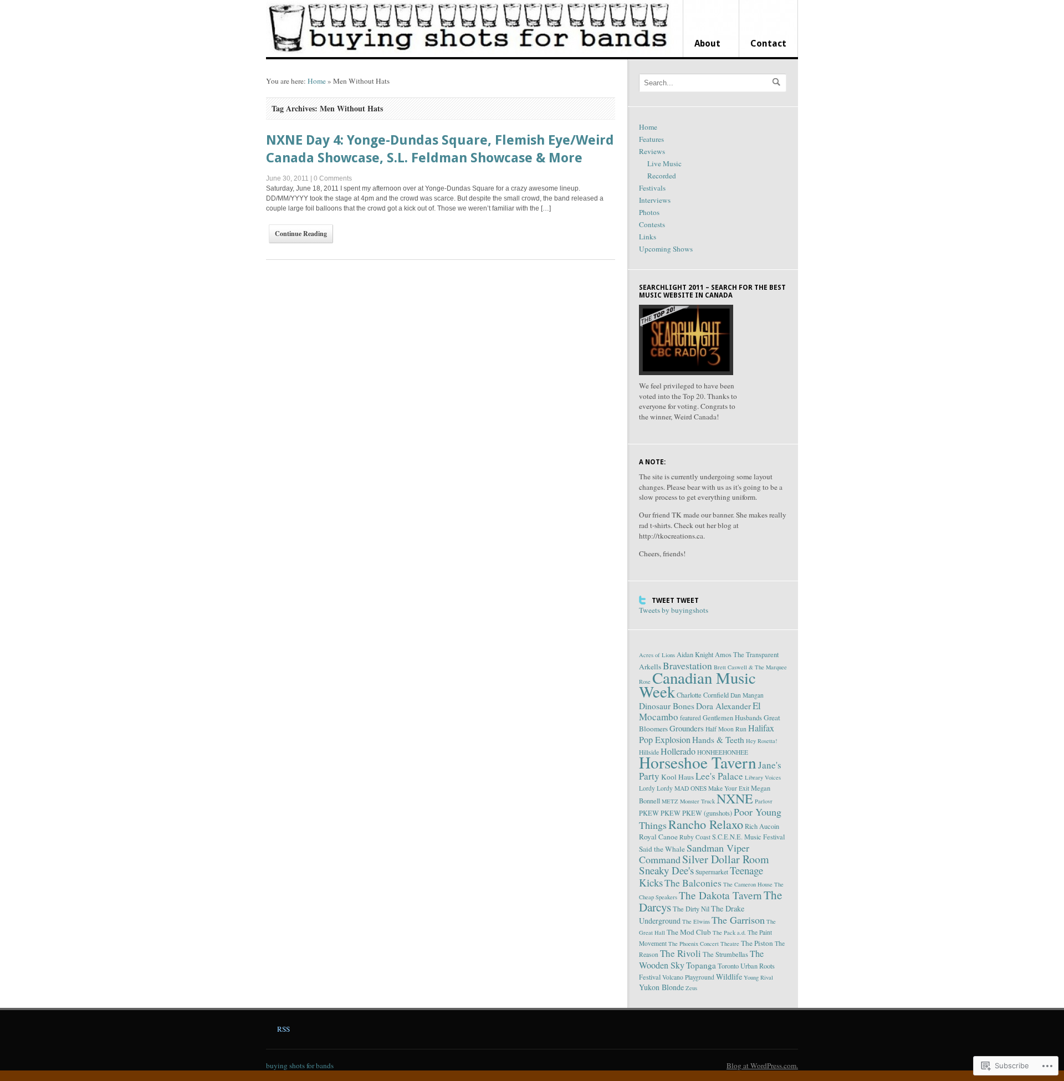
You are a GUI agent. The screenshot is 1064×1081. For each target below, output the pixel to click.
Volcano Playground (688, 977)
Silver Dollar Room (725, 859)
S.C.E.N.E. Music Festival (748, 837)
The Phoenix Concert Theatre (703, 943)
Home (317, 81)
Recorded (661, 176)
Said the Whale (662, 849)
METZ (670, 801)
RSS (283, 1029)
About (707, 43)
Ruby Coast (694, 837)
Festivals (652, 188)
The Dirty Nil (691, 909)
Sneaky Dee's (666, 870)
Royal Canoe (658, 837)
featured (690, 718)
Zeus (691, 988)
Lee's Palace (719, 776)
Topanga (701, 965)
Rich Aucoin (762, 826)
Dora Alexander (723, 705)
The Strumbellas (725, 954)
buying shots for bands (300, 1065)
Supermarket (711, 872)
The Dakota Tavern (720, 895)
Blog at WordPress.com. (762, 1065)
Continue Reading (301, 233)
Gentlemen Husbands (732, 718)
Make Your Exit (728, 788)
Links (647, 237)
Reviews (652, 151)
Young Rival (758, 977)
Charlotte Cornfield (703, 695)
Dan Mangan (747, 695)
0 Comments (333, 178)
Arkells (650, 667)
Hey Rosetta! (761, 741)
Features (651, 139)
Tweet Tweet (675, 600)
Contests (652, 224)
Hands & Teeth (718, 739)
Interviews (655, 200)
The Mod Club (689, 932)
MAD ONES (690, 788)
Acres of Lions (657, 655)
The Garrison (738, 919)
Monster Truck (697, 801)
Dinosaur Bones (666, 705)
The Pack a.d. (729, 932)
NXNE (735, 798)
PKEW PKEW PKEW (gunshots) (685, 813)
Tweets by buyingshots (673, 610)
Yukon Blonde (661, 987)
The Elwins (696, 921)
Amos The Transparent (747, 654)
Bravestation (687, 665)
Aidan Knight (695, 654)
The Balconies (693, 882)
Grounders (686, 728)
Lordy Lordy (656, 788)
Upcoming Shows (666, 249)
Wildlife (729, 976)
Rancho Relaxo (705, 824)
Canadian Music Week (697, 685)
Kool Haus (677, 777)
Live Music (664, 163)
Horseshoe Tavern (697, 762)
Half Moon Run (725, 729)
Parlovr (764, 801)
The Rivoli (680, 953)
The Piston (757, 943)
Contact (768, 43)
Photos (649, 212)
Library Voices (763, 777)
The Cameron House (748, 884)
